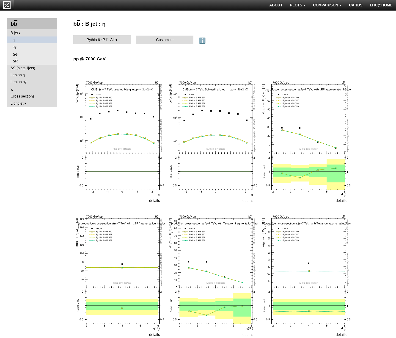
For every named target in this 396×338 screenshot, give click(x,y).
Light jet (17, 103)
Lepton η (18, 75)
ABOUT (276, 5)
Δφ (15, 54)
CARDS (356, 5)
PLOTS (296, 5)
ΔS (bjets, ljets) (23, 68)
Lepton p (19, 82)
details (154, 201)
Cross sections (23, 96)
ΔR (15, 61)
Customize (164, 40)
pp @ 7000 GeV (89, 58)
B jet (14, 33)
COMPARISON (325, 5)
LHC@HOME (381, 5)
